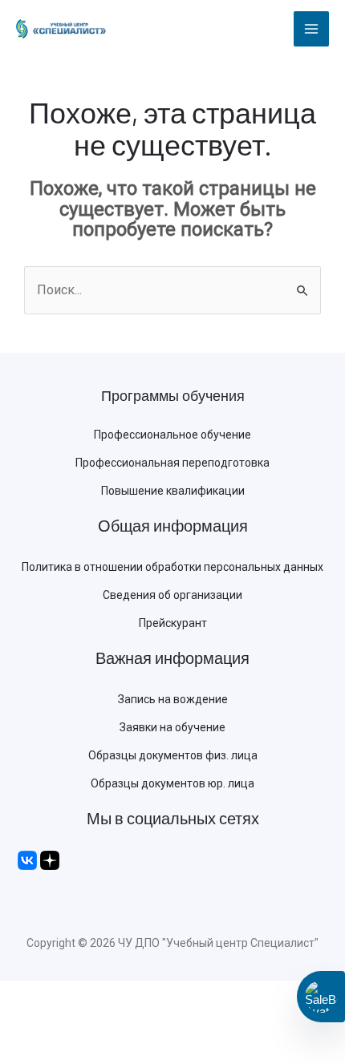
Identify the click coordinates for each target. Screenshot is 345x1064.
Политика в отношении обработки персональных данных (172, 566)
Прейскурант (173, 623)
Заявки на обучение (172, 727)
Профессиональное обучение (172, 434)
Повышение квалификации (173, 490)
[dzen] (50, 859)
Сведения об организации (172, 595)
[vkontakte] (27, 859)
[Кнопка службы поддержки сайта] (321, 996)
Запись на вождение (173, 699)
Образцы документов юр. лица (172, 783)
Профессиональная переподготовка (172, 462)
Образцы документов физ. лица (173, 755)
